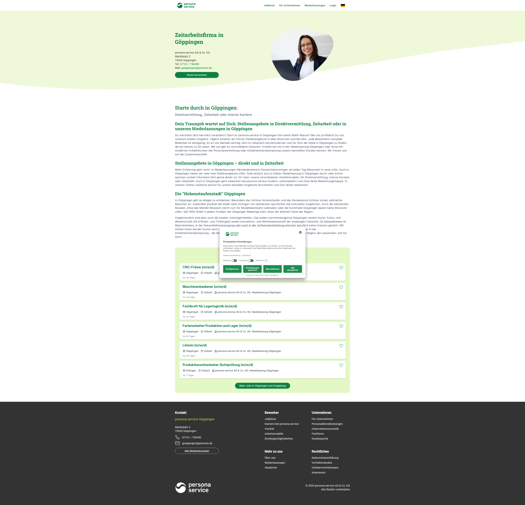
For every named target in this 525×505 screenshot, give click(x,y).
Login (333, 5)
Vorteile (269, 428)
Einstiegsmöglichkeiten (279, 438)
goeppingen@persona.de (197, 68)
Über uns (270, 457)
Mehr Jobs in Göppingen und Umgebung (262, 385)
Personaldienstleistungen (327, 424)
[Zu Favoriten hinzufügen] (341, 267)
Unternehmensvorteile (325, 428)
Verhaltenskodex (322, 462)
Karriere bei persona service (282, 424)
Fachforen (318, 433)
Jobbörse (269, 5)
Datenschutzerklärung (325, 457)
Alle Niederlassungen (197, 450)
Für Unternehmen (289, 5)
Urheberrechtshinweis (325, 467)
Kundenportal (320, 438)
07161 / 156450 (189, 64)
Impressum (319, 472)
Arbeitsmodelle (274, 433)
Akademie (271, 467)
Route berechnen (197, 74)
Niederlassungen (315, 5)
